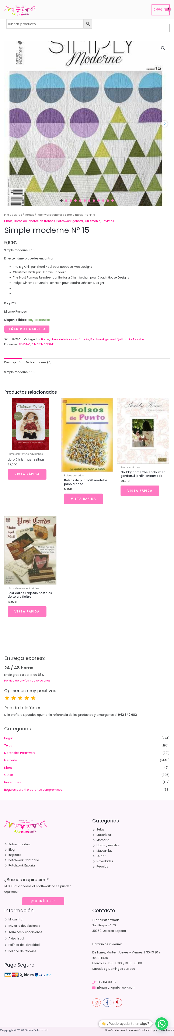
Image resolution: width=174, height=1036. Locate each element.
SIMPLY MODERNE (42, 344)
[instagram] (97, 1002)
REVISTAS (25, 344)
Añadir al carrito (26, 329)
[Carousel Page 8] (94, 200)
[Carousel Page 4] (75, 200)
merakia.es (166, 1030)
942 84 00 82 (106, 982)
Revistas (108, 221)
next (164, 124)
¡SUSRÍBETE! (43, 901)
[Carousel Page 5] (80, 200)
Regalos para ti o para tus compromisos (33, 790)
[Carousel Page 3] (71, 200)
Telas (8, 746)
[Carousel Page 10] (103, 200)
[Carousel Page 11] (108, 200)
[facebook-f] (108, 1002)
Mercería (10, 760)
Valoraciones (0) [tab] (39, 362)
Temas (29, 215)
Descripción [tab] (13, 362)
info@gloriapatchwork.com (116, 988)
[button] (163, 48)
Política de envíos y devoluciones (27, 681)
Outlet (8, 775)
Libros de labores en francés (34, 221)
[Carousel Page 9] (98, 200)
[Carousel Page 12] (112, 200)
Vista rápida (27, 474)
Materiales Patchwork (19, 753)
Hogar (8, 738)
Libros (18, 215)
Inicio (7, 215)
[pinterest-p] (118, 1002)
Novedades (12, 782)
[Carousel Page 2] (66, 200)
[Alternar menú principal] (165, 28)
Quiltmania (92, 221)
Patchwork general (49, 215)
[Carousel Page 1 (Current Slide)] (61, 200)
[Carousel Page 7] (89, 200)
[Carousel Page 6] (85, 200)
